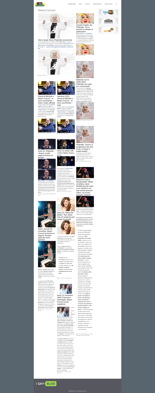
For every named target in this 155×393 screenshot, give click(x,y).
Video (50, 132)
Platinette (51, 45)
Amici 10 (60, 278)
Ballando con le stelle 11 (82, 120)
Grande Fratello (97, 4)
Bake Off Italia (108, 4)
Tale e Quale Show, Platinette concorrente (55, 40)
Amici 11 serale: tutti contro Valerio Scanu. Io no (66, 153)
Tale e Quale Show (43, 75)
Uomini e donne (72, 4)
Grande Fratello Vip (81, 55)
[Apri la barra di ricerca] (116, 4)
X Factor (87, 4)
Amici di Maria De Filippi (44, 132)
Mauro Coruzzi (41, 45)
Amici (80, 4)
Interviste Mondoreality (85, 335)
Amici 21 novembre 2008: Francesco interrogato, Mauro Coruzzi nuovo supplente (65, 299)
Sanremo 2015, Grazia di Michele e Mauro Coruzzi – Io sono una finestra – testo (65, 100)
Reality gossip (90, 120)
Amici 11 (41, 193)
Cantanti (64, 278)
